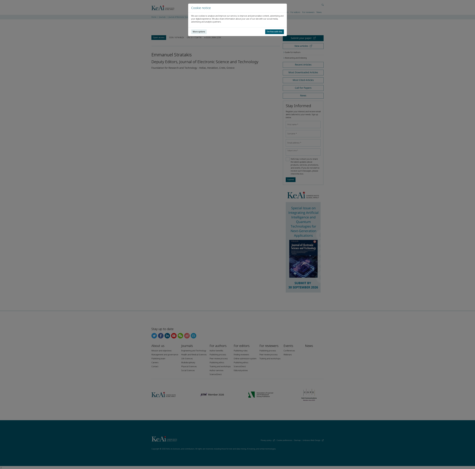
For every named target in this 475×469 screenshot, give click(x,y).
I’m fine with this (274, 31)
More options (199, 31)
